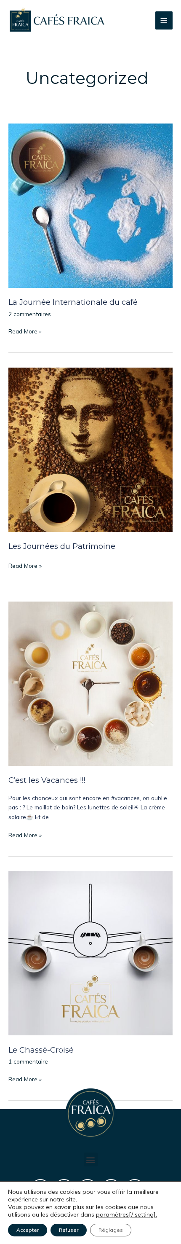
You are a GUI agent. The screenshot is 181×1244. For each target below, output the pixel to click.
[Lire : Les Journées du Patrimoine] (90, 448)
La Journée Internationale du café (73, 302)
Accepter (27, 1230)
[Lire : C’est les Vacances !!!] (90, 682)
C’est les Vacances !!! (46, 780)
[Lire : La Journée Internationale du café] (90, 204)
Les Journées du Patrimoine (61, 546)
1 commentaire (28, 1061)
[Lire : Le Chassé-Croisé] (90, 952)
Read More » (25, 331)
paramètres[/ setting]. (126, 1214)
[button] (91, 1159)
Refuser (68, 1230)
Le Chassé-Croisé (41, 1050)
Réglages (110, 1230)
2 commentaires (29, 313)
